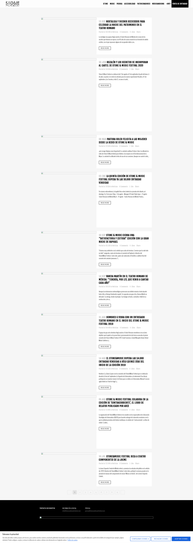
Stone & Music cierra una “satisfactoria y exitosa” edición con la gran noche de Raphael (124, 238)
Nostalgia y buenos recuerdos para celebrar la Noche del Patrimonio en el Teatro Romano (122, 25)
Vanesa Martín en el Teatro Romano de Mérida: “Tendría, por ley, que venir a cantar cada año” (123, 279)
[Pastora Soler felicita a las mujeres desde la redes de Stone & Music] (68, 151)
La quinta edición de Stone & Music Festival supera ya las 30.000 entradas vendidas (122, 179)
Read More (105, 48)
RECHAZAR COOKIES (161, 539)
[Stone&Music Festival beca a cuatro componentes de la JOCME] (68, 465)
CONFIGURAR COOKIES (139, 539)
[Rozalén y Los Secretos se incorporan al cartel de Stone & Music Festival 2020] (68, 94)
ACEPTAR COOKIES (181, 539)
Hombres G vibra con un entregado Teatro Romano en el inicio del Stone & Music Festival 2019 (124, 320)
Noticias (115, 32)
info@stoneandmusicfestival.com (71, 511)
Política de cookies (72, 540)
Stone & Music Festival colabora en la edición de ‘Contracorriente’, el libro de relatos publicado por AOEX (123, 403)
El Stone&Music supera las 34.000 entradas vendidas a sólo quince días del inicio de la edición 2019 (121, 361)
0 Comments (124, 32)
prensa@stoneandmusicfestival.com (95, 511)
